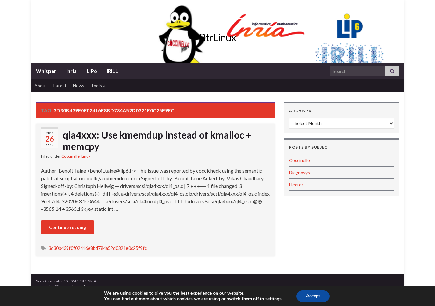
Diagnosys (299, 172)
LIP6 (92, 71)
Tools (97, 85)
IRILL (112, 71)
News (78, 85)
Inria (71, 71)
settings (273, 299)
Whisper (46, 71)
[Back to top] (421, 292)
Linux (85, 156)
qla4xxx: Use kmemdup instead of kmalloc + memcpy (157, 140)
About (40, 85)
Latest (60, 85)
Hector (296, 184)
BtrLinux (217, 37)
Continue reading (67, 227)
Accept (313, 296)
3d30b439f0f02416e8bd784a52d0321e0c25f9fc (97, 248)
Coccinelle (70, 156)
